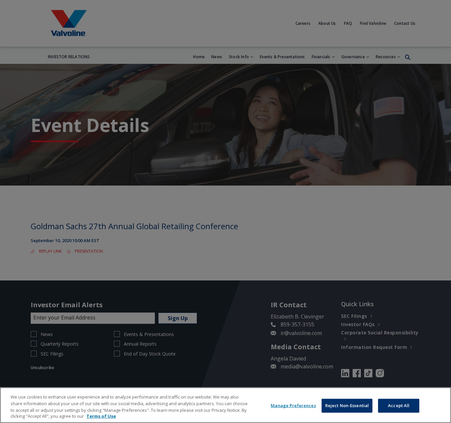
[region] (225, 405)
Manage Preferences (293, 405)
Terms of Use (101, 416)
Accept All (398, 405)
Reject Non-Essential (347, 405)
